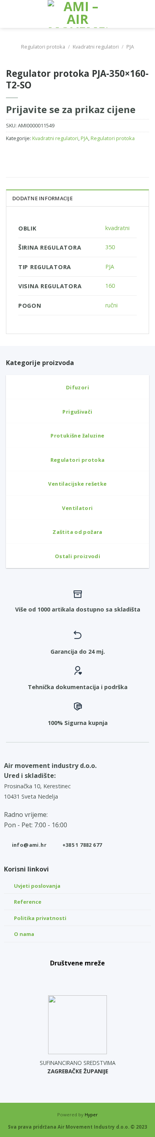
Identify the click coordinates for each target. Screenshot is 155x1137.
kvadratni (117, 228)
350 (110, 247)
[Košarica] (145, 14)
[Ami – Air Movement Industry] (77, 14)
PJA (130, 46)
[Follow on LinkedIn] (95, 978)
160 (110, 285)
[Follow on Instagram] (77, 978)
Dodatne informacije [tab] (42, 198)
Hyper (91, 1114)
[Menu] (10, 13)
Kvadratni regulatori (96, 46)
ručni (111, 305)
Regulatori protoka (43, 46)
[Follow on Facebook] (60, 978)
